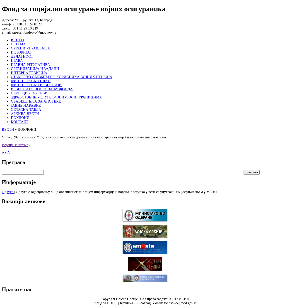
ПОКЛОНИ (20, 118)
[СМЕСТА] (145, 252)
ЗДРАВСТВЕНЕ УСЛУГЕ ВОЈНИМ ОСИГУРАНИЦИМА (56, 97)
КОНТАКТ (19, 122)
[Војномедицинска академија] (145, 280)
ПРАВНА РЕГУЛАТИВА (30, 64)
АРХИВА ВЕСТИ (25, 113)
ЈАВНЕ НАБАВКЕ (26, 105)
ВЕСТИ (8, 129)
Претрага (251, 172)
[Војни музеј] (145, 270)
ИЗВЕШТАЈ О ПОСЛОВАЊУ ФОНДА (42, 89)
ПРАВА (17, 60)
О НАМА (18, 44)
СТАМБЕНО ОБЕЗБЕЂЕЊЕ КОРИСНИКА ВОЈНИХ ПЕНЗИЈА (61, 77)
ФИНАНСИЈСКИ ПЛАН (31, 81)
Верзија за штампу (16, 145)
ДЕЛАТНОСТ (22, 56)
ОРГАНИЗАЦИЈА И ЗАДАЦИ (35, 69)
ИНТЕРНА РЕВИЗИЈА (29, 73)
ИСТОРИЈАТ (21, 52)
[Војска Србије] (145, 236)
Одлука (8, 192)
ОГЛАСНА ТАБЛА (26, 109)
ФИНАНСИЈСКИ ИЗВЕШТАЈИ (36, 85)
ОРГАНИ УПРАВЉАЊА (30, 48)
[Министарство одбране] (145, 220)
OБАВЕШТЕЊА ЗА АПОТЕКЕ (36, 101)
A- (9, 153)
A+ (4, 153)
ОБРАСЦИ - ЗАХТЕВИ (29, 93)
